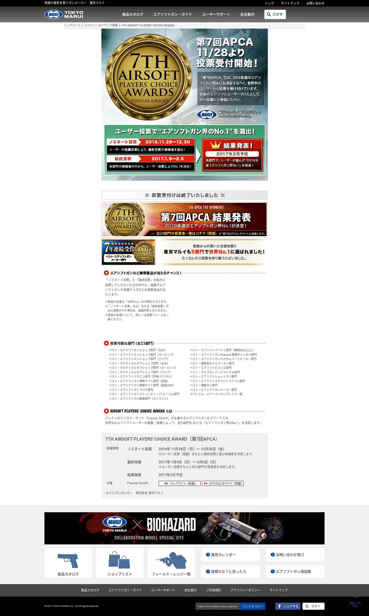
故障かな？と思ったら (228, 572)
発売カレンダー (223, 555)
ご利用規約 (213, 590)
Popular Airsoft (157, 418)
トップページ (72, 25)
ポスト (316, 606)
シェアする (290, 606)
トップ (269, 3)
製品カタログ (132, 14)
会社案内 (247, 14)
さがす (277, 14)
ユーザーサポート (216, 14)
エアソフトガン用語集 (293, 572)
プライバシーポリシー (245, 590)
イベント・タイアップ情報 (101, 25)
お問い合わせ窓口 (290, 555)
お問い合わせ (315, 3)
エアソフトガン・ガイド (172, 14)
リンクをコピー (252, 606)
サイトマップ (290, 3)
